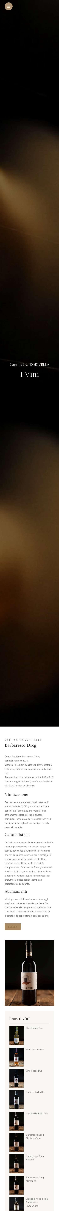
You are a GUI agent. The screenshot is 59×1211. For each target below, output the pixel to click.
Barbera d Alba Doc (35, 1092)
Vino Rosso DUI (34, 1070)
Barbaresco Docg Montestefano (35, 1136)
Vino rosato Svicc (35, 1049)
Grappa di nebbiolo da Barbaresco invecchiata (37, 1202)
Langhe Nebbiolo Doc (37, 1113)
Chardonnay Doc (34, 1028)
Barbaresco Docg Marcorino (35, 1179)
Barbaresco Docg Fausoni (35, 1158)
